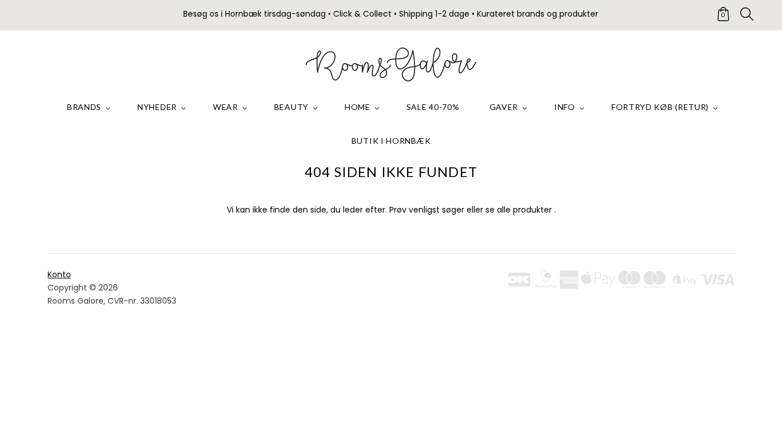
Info (564, 107)
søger (453, 209)
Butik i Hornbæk (391, 141)
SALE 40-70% (433, 107)
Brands (84, 107)
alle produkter (524, 209)
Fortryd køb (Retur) (660, 107)
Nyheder (157, 107)
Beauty (291, 107)
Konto (59, 274)
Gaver (504, 107)
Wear (225, 107)
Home (357, 107)
